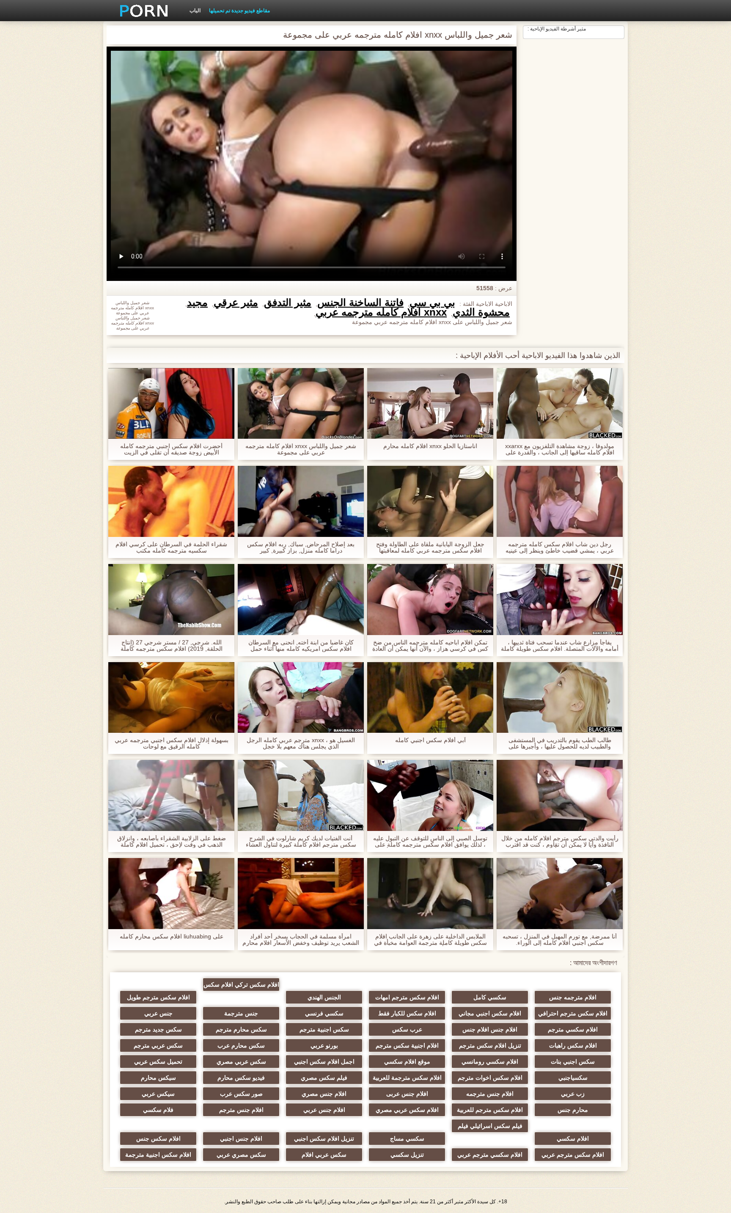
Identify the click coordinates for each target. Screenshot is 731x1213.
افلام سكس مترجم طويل (158, 997)
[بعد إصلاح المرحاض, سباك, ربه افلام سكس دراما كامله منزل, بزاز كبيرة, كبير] (301, 501)
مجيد (197, 302)
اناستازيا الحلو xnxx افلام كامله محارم (430, 446)
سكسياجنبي (573, 1077)
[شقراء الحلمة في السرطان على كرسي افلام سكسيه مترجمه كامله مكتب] (171, 501)
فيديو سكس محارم (241, 1077)
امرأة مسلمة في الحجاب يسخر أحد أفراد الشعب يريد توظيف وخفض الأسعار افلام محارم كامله (300, 939)
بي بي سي (432, 302)
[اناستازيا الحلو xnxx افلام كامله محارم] (430, 403)
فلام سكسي (158, 1109)
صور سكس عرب (241, 1093)
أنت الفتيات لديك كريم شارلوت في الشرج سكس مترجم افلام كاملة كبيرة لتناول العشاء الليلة (301, 841)
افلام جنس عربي (324, 1109)
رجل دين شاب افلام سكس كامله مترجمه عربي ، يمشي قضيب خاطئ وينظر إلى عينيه (560, 547)
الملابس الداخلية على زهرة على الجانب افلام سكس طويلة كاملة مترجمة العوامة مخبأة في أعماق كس (430, 939)
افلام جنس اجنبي (241, 1138)
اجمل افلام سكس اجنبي (324, 1061)
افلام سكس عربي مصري (407, 1109)
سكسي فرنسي (324, 1013)
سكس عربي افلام (324, 1154)
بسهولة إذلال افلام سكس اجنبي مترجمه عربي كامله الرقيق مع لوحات (171, 743)
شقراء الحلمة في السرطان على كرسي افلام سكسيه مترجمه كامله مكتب (171, 547)
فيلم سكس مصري (324, 1077)
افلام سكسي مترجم (573, 1029)
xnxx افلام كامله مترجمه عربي (381, 312)
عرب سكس (407, 1029)
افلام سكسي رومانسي (490, 1061)
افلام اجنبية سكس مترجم (407, 1045)
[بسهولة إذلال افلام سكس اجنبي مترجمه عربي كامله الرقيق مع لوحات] (171, 697)
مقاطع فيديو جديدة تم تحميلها (239, 11)
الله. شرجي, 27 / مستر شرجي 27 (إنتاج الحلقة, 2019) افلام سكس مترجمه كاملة (172, 645)
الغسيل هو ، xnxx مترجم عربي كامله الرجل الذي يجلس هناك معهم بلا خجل (301, 743)
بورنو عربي (324, 1045)
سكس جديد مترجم (158, 1029)
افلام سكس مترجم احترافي (572, 1013)
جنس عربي (158, 1013)
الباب (195, 11)
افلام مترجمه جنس (572, 997)
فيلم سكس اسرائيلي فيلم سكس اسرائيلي (490, 1127)
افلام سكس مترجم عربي (572, 1154)
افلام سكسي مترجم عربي (489, 1154)
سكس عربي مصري (241, 1061)
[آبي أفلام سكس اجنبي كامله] (430, 697)
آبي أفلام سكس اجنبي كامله (430, 740)
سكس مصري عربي (241, 1154)
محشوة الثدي (481, 312)
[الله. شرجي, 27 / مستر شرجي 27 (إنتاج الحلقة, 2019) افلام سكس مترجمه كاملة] (171, 599)
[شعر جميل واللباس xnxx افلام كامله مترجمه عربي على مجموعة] (301, 403)
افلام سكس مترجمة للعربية (407, 1077)
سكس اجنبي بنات (573, 1061)
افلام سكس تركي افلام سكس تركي (241, 986)
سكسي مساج (407, 1138)
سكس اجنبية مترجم (324, 1029)
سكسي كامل (489, 997)
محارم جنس (573, 1109)
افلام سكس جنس (158, 1138)
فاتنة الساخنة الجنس (360, 302)
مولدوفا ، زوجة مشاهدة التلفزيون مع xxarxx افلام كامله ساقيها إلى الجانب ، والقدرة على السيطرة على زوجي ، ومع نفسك (559, 449)
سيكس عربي (158, 1093)
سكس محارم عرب (241, 1045)
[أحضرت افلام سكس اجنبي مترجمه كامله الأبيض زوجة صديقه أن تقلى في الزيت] (171, 403)
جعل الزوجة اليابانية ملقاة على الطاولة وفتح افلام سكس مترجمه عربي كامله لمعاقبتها (430, 547)
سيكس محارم (158, 1077)
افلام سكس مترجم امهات (407, 997)
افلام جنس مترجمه (490, 1093)
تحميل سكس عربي (158, 1061)
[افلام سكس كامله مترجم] (141, 10)
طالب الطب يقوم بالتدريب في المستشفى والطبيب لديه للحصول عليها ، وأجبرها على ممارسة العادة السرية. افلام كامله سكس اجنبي (559, 743)
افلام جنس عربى (407, 1093)
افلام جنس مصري (324, 1093)
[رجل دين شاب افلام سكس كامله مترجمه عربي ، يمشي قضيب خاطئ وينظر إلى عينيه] (560, 501)
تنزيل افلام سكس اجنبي (324, 1138)
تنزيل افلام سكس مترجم (490, 1045)
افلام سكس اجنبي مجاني (490, 1013)
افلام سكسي (573, 1138)
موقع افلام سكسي (407, 1061)
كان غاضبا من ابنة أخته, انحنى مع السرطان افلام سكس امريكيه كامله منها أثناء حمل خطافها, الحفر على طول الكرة (301, 645)
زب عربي (573, 1093)
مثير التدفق (287, 302)
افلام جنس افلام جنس (489, 1029)
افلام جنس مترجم (241, 1109)
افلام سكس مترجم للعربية (490, 1109)
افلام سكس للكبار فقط (407, 1013)
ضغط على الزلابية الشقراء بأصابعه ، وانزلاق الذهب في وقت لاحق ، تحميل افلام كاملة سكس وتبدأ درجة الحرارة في (171, 841)
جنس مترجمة (241, 1013)
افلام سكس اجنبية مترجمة (158, 1154)
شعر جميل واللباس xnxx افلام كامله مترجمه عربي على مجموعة (300, 449)
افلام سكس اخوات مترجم (490, 1077)
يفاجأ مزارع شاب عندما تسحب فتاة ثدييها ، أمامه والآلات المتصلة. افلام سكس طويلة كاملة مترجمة (559, 645)
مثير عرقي (236, 302)
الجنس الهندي (324, 997)
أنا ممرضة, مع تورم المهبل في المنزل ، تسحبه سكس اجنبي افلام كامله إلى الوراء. (560, 939)
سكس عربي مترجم (158, 1045)
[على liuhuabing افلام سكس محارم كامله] (171, 893)
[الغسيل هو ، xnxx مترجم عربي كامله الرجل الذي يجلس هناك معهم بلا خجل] (301, 697)
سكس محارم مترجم (241, 1029)
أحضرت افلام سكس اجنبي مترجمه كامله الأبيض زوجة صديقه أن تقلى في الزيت (171, 449)
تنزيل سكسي (407, 1154)
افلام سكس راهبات (573, 1045)
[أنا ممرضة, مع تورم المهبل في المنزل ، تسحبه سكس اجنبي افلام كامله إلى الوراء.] (560, 893)
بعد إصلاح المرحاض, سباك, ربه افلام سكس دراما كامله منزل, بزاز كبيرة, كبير (301, 547)
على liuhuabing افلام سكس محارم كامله (171, 936)
